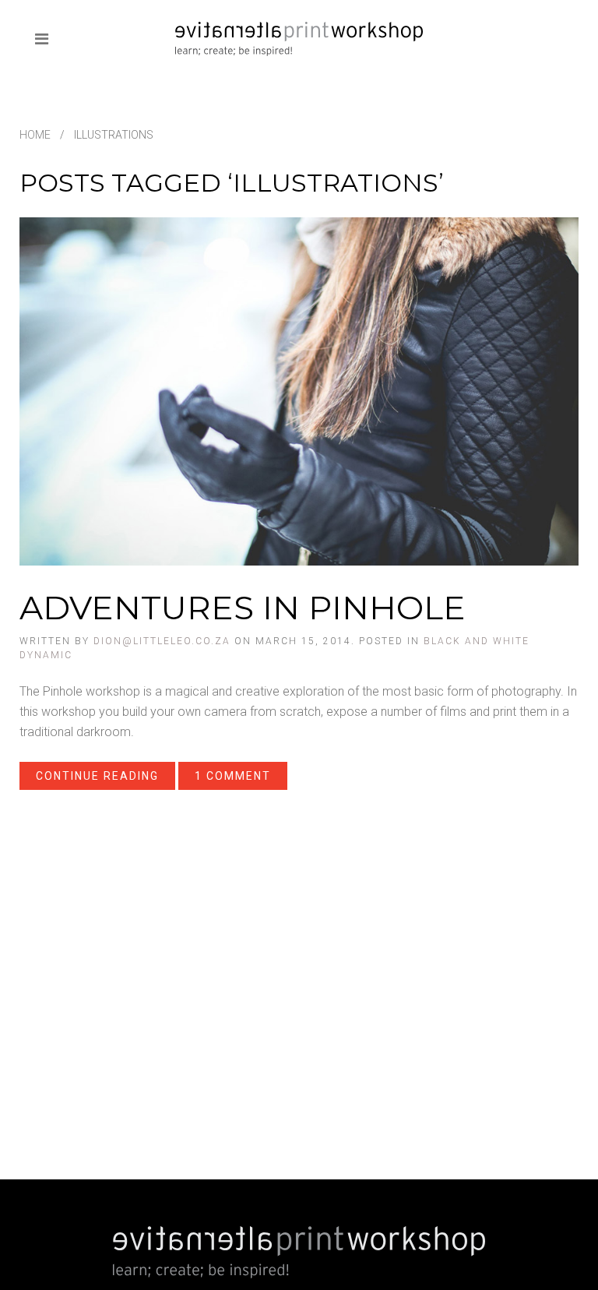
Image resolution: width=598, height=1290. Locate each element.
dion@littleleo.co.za (161, 641)
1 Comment (233, 776)
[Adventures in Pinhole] (299, 390)
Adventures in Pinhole (242, 607)
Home (35, 135)
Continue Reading (97, 776)
